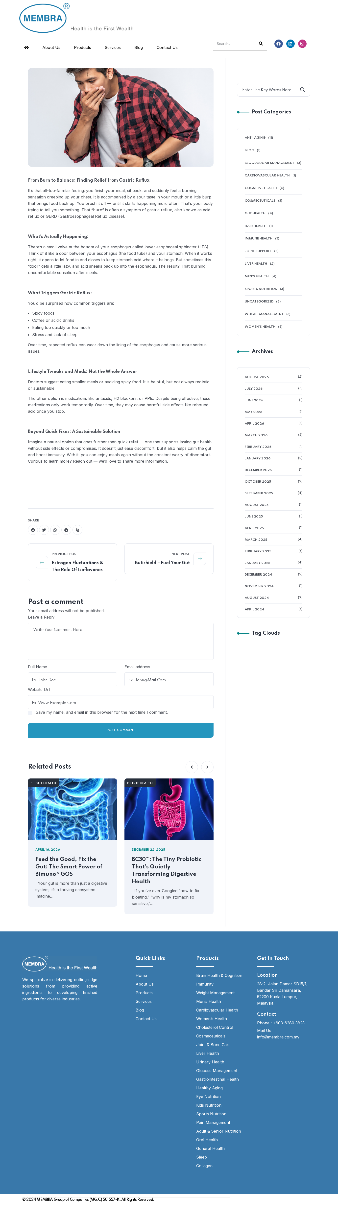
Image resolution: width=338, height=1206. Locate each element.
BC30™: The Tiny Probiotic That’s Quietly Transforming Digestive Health (166, 870)
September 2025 (259, 493)
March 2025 (256, 539)
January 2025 (257, 563)
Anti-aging (255, 137)
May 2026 (253, 412)
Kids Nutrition (208, 1105)
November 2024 (259, 586)
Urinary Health (210, 1061)
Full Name (37, 666)
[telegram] (66, 530)
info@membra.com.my (278, 1036)
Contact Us (167, 47)
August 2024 (257, 598)
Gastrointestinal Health (217, 1079)
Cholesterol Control (214, 1027)
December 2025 (258, 470)
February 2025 (258, 551)
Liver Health (256, 263)
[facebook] (33, 530)
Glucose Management (216, 1070)
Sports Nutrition (261, 289)
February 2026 (258, 447)
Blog (138, 47)
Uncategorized (259, 301)
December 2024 (258, 574)
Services (113, 47)
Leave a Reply (41, 617)
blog (249, 150)
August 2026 (257, 377)
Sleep (201, 1157)
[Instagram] (302, 44)
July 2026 (254, 388)
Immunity (205, 984)
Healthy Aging (209, 1087)
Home (141, 975)
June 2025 (254, 516)
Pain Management (213, 1122)
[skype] (77, 530)
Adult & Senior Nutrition (218, 1131)
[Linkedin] (290, 44)
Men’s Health (208, 1001)
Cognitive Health (261, 188)
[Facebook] (278, 44)
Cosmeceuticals (260, 200)
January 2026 (257, 458)
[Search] (261, 43)
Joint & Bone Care (213, 1044)
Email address (137, 666)
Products (82, 47)
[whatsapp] (55, 530)
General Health (210, 1148)
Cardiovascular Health (267, 175)
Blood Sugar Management (269, 163)
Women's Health (260, 326)
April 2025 (254, 528)
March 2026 (256, 435)
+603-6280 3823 (289, 1022)
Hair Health (255, 226)
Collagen (204, 1165)
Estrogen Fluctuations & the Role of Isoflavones (77, 566)
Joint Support (258, 251)
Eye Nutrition (208, 1096)
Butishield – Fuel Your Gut (162, 563)
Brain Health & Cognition (219, 975)
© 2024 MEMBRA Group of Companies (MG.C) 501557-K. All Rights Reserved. (88, 1200)
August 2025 (256, 505)
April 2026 (254, 423)
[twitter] (44, 530)
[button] (192, 767)
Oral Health (207, 1139)
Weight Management (264, 314)
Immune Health (258, 238)
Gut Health (45, 783)
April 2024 (254, 609)
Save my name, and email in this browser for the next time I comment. (102, 712)
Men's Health (257, 276)
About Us (51, 47)
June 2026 (254, 400)
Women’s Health (211, 1018)
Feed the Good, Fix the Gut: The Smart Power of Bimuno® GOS (68, 867)
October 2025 (258, 481)
